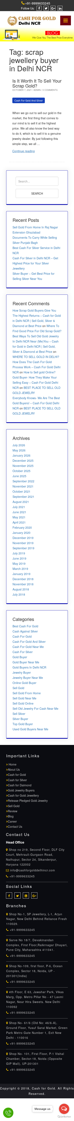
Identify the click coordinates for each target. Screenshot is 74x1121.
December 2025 (23, 460)
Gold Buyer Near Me (26, 662)
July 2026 (19, 445)
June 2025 (19, 476)
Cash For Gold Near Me (28, 647)
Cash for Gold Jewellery (23, 795)
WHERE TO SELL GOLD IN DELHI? (36, 357)
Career (12, 821)
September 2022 (23, 481)
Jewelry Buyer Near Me (28, 678)
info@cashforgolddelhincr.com (32, 870)
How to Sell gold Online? (40, 372)
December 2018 (23, 579)
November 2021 (23, 486)
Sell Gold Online (23, 703)
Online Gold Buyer (24, 683)
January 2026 (21, 455)
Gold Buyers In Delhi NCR (29, 667)
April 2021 (19, 522)
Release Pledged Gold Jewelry (28, 800)
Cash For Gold (22, 636)
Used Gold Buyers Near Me (30, 729)
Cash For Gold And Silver (28, 100)
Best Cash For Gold (25, 626)
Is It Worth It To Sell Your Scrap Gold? (36, 83)
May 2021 (19, 517)
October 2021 (21, 491)
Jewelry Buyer (22, 672)
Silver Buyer (20, 719)
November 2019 (23, 543)
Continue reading (23, 151)
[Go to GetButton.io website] (64, 1116)
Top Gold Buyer (23, 724)
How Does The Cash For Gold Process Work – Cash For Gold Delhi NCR (36, 367)
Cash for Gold (17, 775)
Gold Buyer (20, 657)
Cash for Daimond (19, 785)
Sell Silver (19, 714)
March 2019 (20, 569)
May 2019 (19, 563)
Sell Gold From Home (27, 693)
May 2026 (19, 450)
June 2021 (19, 512)
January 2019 (21, 574)
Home (12, 764)
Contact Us (15, 826)
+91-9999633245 (37, 3)
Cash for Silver (17, 780)
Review (12, 811)
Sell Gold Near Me (24, 698)
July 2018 (19, 594)
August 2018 (21, 589)
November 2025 (23, 466)
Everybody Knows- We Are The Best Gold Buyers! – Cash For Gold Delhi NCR (36, 403)
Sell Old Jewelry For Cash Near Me (35, 708)
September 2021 (23, 496)
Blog (11, 816)
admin (37, 89)
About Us (14, 769)
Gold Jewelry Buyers (21, 790)
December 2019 (23, 538)
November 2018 (23, 584)
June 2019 (19, 558)
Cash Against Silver (25, 631)
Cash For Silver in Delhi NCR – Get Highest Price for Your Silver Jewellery (35, 263)
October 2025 (21, 471)
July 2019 (19, 553)
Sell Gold (18, 688)
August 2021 (21, 502)
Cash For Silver (23, 652)
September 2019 (23, 548)
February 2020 (22, 527)
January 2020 (21, 533)
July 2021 (19, 507)
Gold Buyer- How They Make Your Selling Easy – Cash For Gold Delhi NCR (35, 382)
